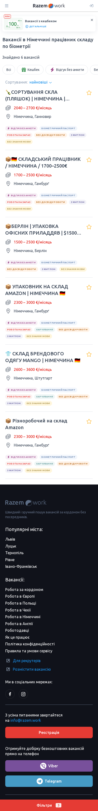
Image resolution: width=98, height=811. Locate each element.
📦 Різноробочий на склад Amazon (36, 424)
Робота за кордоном (24, 589)
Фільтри (48, 805)
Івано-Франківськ (21, 566)
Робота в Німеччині (22, 617)
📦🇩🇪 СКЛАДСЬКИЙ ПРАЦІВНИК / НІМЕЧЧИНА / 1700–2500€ (43, 162)
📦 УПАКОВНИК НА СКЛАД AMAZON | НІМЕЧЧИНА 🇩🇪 (36, 290)
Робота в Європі (20, 596)
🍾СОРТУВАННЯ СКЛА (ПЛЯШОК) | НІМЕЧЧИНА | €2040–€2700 (35, 95)
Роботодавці (17, 630)
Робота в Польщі (20, 603)
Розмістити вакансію (32, 669)
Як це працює (17, 637)
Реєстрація (49, 732)
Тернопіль (14, 553)
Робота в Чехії (18, 610)
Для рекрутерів (27, 660)
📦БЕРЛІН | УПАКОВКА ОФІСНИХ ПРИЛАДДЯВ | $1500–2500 (42, 229)
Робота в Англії (19, 623)
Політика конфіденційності (30, 644)
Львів (10, 539)
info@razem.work (25, 720)
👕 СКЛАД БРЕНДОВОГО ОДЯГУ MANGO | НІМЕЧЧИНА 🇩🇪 (42, 357)
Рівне (10, 560)
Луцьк (10, 546)
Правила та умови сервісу (28, 651)
